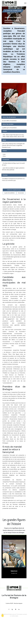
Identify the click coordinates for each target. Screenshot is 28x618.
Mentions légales (18, 603)
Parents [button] (5, 131)
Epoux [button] (4, 140)
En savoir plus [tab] (21, 192)
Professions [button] (6, 159)
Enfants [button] (5, 150)
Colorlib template (14, 616)
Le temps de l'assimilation (13, 10)
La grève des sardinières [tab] (9, 192)
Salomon (14, 571)
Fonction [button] (5, 175)
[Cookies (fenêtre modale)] (2, 615)
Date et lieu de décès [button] (8, 124)
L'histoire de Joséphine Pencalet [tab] (14, 189)
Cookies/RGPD (9, 603)
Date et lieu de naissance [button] (9, 117)
